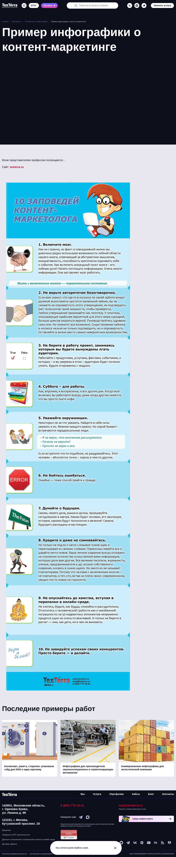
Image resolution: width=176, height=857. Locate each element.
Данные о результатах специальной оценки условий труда (28, 839)
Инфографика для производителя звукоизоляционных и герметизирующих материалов (88, 769)
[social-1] (162, 842)
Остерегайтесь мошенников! (41, 854)
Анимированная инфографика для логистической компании (142, 768)
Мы (83, 794)
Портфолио (116, 794)
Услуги (97, 794)
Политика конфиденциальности (14, 854)
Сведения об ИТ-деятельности (16, 835)
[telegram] (143, 5)
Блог (151, 794)
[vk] (135, 842)
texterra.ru (17, 167)
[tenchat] (169, 842)
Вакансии (6, 830)
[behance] (155, 842)
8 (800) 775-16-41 (72, 805)
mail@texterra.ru (131, 805)
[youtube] (148, 842)
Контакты (168, 794)
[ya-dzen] (141, 842)
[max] (136, 5)
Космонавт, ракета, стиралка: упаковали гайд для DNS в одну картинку (29, 768)
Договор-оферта (9, 844)
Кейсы (136, 794)
